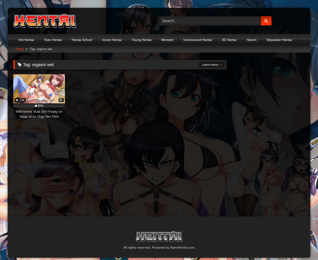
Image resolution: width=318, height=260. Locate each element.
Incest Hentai (112, 40)
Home (20, 49)
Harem (252, 40)
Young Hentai (141, 40)
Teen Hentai (53, 40)
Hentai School (82, 40)
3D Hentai (229, 40)
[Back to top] (303, 247)
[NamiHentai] (44, 21)
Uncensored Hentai (197, 40)
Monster (167, 40)
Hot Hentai (26, 40)
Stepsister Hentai (279, 40)
